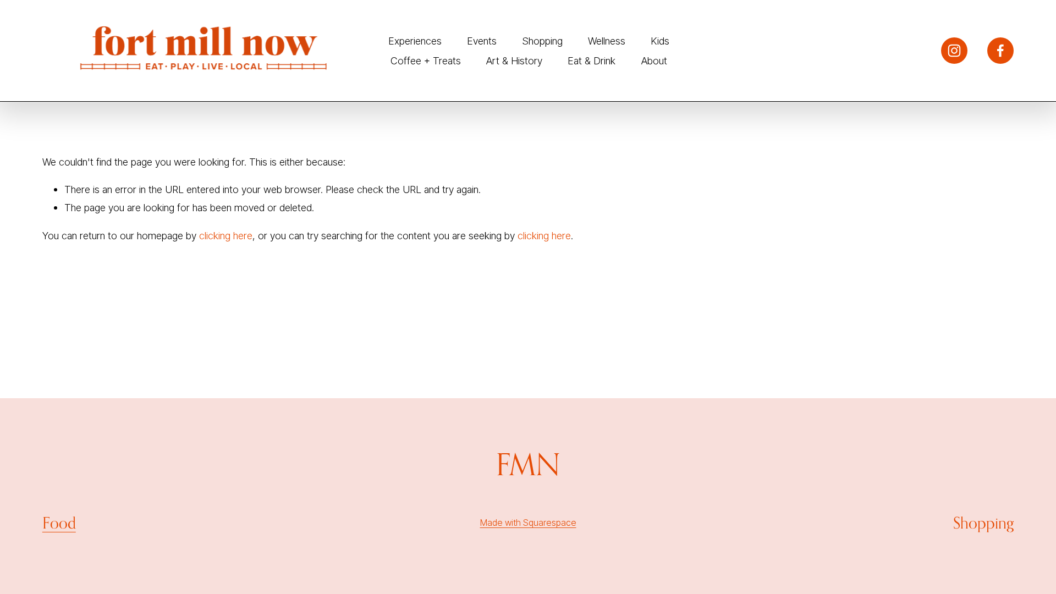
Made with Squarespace (528, 522)
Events (482, 41)
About (654, 60)
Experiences (415, 41)
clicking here (225, 235)
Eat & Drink (591, 60)
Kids (660, 41)
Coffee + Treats (426, 60)
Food (59, 522)
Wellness (606, 41)
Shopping (542, 41)
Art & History (514, 60)
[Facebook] (1000, 50)
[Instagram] (954, 50)
